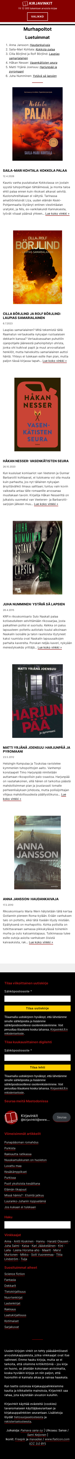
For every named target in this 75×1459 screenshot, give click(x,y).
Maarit (46, 1250)
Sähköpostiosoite (18, 991)
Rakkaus (10, 1309)
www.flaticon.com (57, 1439)
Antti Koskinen (23, 1241)
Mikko (24, 1254)
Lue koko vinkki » (57, 213)
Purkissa (10, 1177)
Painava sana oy (32, 1430)
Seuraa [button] (61, 1117)
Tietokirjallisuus (15, 1291)
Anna (7, 1241)
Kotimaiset (11, 1321)
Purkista (9, 1148)
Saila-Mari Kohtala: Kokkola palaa (35, 170)
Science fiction (14, 1274)
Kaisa (25, 1246)
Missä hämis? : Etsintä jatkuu (24, 1195)
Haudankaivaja (40, 45)
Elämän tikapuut (15, 1189)
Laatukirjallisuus (15, 1315)
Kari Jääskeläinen (44, 1246)
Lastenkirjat (12, 1303)
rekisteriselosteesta (17, 1421)
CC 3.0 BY (37, 1443)
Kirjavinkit (41, 3)
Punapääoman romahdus (21, 1142)
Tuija (24, 1259)
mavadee (35, 1439)
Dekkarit (10, 1285)
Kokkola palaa (45, 49)
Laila (7, 1250)
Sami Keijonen (36, 1435)
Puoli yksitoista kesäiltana (22, 1183)
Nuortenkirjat (13, 1297)
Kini (60, 1246)
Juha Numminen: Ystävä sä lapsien (34, 604)
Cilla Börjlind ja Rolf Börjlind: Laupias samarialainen (32, 316)
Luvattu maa (12, 1166)
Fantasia (10, 1280)
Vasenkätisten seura (43, 62)
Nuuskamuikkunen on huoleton (25, 1160)
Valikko (37, 16)
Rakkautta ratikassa (17, 1154)
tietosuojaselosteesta (28, 1417)
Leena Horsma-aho (26, 1250)
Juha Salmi (11, 1246)
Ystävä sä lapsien (45, 76)
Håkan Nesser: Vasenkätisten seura (36, 461)
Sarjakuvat (11, 1327)
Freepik (20, 1439)
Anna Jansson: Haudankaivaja (31, 899)
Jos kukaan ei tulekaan (20, 1207)
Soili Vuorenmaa (42, 1254)
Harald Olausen (57, 1241)
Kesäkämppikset (15, 1172)
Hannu (40, 1241)
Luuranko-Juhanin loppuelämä (25, 1201)
